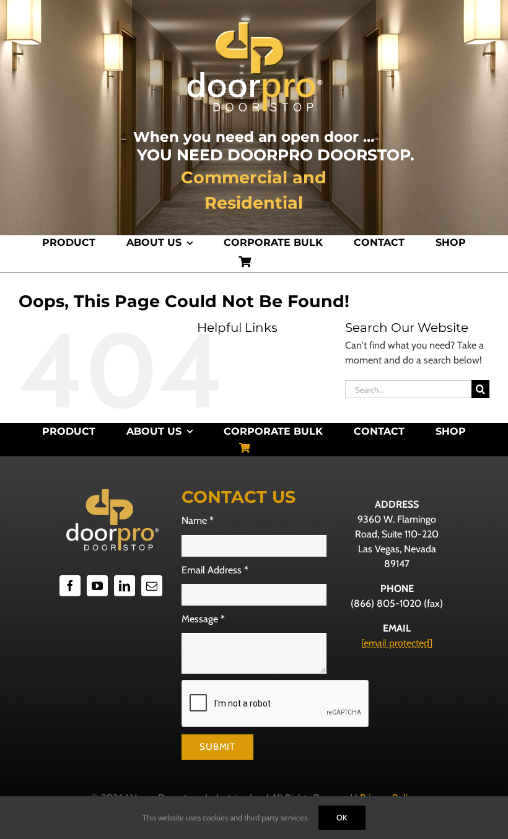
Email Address (215, 570)
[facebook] (70, 585)
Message (203, 619)
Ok (342, 817)
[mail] (151, 585)
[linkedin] (124, 585)
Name (198, 520)
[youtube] (97, 585)
